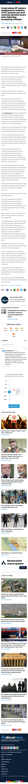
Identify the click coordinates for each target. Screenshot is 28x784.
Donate (3, 766)
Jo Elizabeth (4, 509)
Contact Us (4, 773)
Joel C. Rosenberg (5, 649)
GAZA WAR (18, 285)
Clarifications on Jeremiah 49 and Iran (12, 553)
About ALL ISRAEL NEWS (6, 754)
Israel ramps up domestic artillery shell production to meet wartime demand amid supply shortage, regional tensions (13, 670)
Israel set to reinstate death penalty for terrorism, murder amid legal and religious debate (13, 721)
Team (2, 757)
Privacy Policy (5, 771)
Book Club (3, 764)
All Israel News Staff (6, 23)
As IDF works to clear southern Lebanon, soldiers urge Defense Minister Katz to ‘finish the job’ (14, 596)
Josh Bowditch (5, 554)
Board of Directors (6, 759)
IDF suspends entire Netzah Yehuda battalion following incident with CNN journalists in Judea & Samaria (14, 696)
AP (15, 285)
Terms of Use (4, 769)
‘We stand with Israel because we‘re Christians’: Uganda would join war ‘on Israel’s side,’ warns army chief (11, 456)
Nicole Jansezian (5, 434)
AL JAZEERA (10, 285)
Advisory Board (5, 761)
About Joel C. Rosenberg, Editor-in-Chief (11, 752)
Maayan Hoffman (5, 533)
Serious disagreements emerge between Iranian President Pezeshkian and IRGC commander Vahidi (12, 481)
